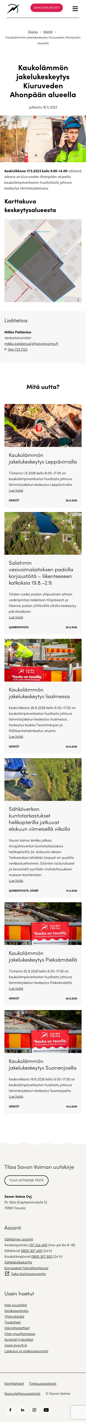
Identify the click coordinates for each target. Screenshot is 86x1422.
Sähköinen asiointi (47, 7)
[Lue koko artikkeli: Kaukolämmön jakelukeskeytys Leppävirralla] (43, 455)
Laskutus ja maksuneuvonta (26, 1351)
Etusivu (33, 31)
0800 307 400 (31, 1250)
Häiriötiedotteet (17, 1327)
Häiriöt (47, 31)
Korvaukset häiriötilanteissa (26, 1268)
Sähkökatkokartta (18, 1262)
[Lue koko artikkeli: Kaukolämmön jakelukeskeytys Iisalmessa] (43, 696)
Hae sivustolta (15, 1304)
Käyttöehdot (14, 1383)
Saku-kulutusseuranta (28, 1273)
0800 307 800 (41, 1256)
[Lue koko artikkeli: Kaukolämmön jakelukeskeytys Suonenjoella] (43, 1061)
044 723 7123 (17, 349)
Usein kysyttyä (15, 1345)
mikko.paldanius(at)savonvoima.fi (31, 343)
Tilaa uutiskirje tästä (26, 1180)
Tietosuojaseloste (42, 1383)
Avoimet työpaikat (18, 1339)
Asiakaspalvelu (16, 1310)
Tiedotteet (12, 1322)
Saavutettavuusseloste (22, 1393)
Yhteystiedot (14, 1316)
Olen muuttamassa (19, 1333)
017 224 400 (38, 1244)
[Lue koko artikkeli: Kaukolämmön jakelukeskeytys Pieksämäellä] (43, 954)
